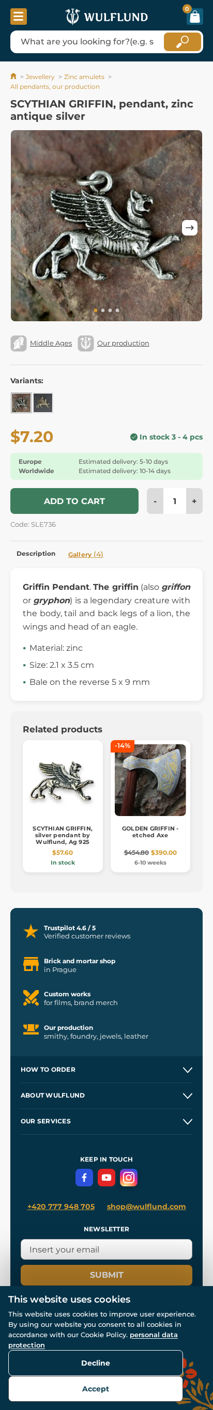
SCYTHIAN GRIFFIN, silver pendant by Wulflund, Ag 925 (63, 835)
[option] (106, 227)
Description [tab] (36, 553)
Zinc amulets (84, 77)
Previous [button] (23, 228)
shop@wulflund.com (146, 1206)
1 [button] (96, 311)
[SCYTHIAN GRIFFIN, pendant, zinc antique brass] (43, 403)
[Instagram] (129, 1177)
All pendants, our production (55, 86)
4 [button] (117, 311)
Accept (95, 1388)
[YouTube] (106, 1177)
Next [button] (189, 228)
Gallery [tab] (86, 554)
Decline (95, 1363)
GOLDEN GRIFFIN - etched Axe (150, 832)
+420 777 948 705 (61, 1206)
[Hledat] (182, 42)
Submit (107, 1275)
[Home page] (14, 77)
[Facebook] (84, 1177)
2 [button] (103, 311)
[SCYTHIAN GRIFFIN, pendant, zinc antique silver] (21, 403)
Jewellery (40, 77)
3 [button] (110, 311)
